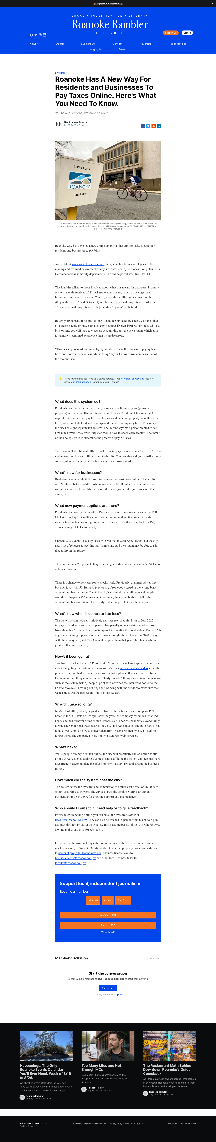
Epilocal (192, 1123)
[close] (212, 3)
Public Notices (177, 43)
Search (123, 49)
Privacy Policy (116, 1124)
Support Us (88, 43)
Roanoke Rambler (35, 1096)
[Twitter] (35, 34)
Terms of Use (100, 1124)
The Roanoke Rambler (76, 122)
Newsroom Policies (134, 1124)
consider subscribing (133, 378)
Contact (117, 43)
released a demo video (134, 668)
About (60, 43)
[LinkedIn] (44, 34)
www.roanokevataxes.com (88, 264)
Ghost (182, 1123)
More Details (108, 931)
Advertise (145, 43)
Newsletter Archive (82, 1124)
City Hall (60, 73)
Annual (108, 900)
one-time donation (81, 382)
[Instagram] (40, 34)
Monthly (93, 900)
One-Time (123, 900)
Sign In (187, 32)
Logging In (95, 49)
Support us (170, 32)
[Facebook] (31, 34)
